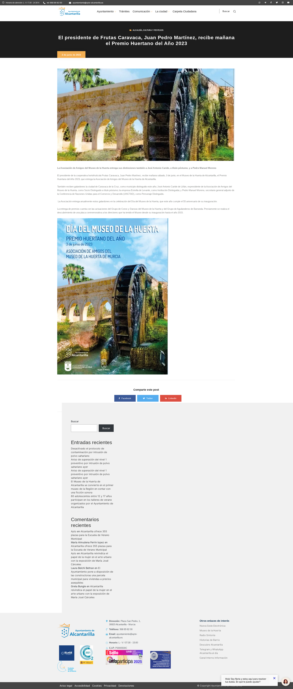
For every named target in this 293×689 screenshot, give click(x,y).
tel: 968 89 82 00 (54, 3)
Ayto (73, 531)
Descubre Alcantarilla (211, 644)
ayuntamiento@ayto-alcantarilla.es (88, 3)
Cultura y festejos (153, 30)
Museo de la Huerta (210, 630)
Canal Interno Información (214, 657)
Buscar (75, 421)
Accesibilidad (82, 685)
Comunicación (141, 11)
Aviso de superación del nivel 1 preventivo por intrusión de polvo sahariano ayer (90, 463)
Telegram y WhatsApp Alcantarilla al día (211, 651)
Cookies (97, 685)
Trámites (124, 11)
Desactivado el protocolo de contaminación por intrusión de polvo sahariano (89, 452)
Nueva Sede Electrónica (212, 625)
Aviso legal (66, 685)
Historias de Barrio (210, 639)
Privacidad (110, 685)
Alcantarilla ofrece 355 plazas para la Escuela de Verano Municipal (90, 535)
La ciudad (161, 11)
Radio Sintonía (207, 635)
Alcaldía (137, 30)
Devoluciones (126, 685)
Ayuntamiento (105, 11)
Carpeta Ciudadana (184, 11)
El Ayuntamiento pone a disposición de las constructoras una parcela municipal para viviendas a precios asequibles (92, 575)
